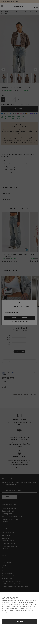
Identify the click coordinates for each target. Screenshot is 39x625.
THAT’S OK (19, 621)
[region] (19, 608)
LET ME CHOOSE (19, 616)
